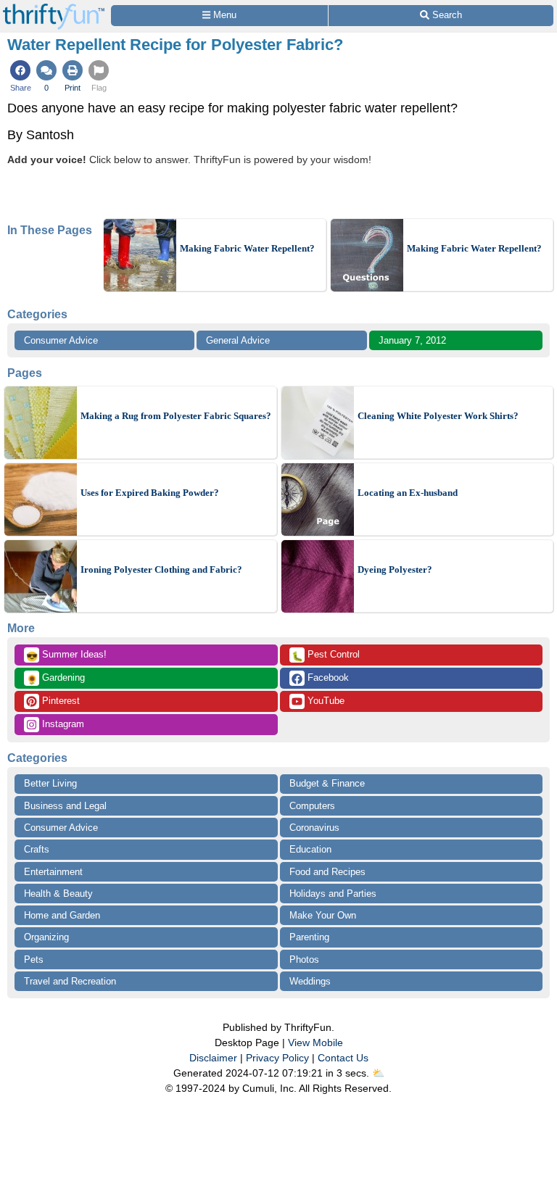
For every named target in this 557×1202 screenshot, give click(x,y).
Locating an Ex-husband (408, 492)
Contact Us (343, 1058)
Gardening (55, 678)
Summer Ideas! (66, 655)
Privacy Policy (277, 1058)
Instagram (61, 723)
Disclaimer (213, 1058)
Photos (304, 959)
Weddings (310, 981)
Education (310, 849)
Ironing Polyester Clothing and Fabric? (161, 569)
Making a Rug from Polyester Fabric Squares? (176, 415)
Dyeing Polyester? (395, 569)
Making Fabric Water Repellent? (247, 248)
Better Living (50, 783)
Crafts (36, 849)
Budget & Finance (327, 783)
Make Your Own (322, 915)
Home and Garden (62, 915)
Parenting (309, 937)
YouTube (324, 700)
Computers (312, 805)
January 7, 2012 (412, 340)
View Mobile (315, 1042)
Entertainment (53, 871)
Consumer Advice (61, 340)
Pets (34, 959)
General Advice (238, 340)
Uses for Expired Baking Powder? (150, 492)
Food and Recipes (327, 871)
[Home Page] (53, 8)
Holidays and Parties (332, 893)
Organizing (46, 937)
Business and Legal (65, 805)
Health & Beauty (58, 893)
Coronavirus (314, 827)
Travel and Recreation (70, 981)
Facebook (327, 677)
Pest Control (326, 655)
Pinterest (59, 700)
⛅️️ (378, 1073)
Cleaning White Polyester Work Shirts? (438, 415)
